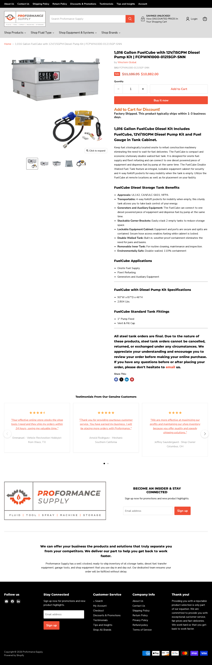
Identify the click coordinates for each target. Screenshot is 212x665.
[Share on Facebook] (116, 379)
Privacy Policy (140, 620)
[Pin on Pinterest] (132, 379)
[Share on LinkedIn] (127, 379)
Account (142, 3)
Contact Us (23, 3)
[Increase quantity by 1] (143, 89)
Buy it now (161, 100)
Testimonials (106, 3)
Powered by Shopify (14, 655)
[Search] (130, 19)
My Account (100, 605)
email (170, 367)
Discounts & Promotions (83, 3)
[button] (32, 163)
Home (7, 43)
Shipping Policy (41, 3)
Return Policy (60, 3)
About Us (9, 3)
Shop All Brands (102, 629)
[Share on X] (121, 379)
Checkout (98, 610)
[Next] (205, 434)
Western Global (127, 62)
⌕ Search (98, 601)
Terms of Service (142, 629)
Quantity (118, 81)
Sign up (182, 511)
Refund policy (140, 625)
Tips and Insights (126, 3)
